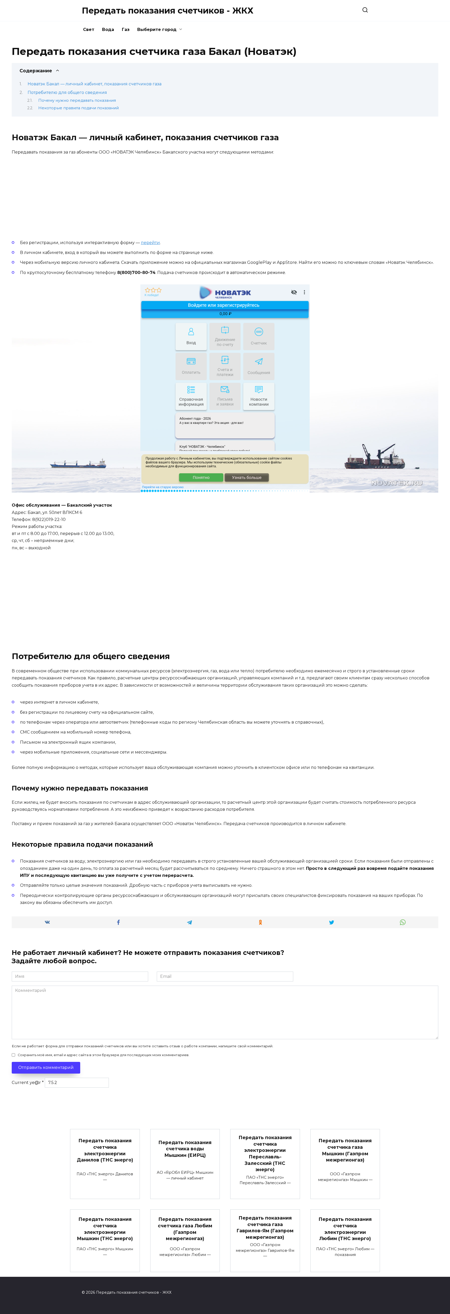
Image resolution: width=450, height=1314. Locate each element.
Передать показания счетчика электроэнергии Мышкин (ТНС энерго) (105, 1228)
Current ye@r (28, 1082)
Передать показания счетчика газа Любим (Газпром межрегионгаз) (185, 1228)
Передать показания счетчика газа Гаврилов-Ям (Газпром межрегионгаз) (264, 1227)
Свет (88, 29)
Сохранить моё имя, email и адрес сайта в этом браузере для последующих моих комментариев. (103, 1055)
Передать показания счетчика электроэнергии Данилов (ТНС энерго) (105, 1150)
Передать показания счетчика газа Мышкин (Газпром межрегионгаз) (345, 1150)
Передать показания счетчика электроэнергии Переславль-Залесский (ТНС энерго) (265, 1153)
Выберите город (157, 29)
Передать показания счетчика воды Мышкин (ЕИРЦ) (184, 1148)
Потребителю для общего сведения (67, 92)
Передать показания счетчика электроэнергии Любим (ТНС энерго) (345, 1228)
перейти (150, 242)
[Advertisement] (51, 195)
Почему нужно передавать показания (77, 100)
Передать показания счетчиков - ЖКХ (167, 10)
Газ (125, 29)
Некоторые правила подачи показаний (78, 108)
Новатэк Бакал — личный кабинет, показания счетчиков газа (94, 83)
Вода (108, 29)
